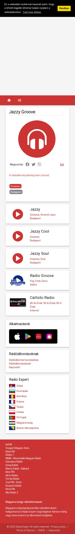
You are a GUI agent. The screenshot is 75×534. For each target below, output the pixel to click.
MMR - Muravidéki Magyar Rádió (23, 458)
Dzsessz (15, 186)
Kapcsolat (14, 367)
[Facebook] (27, 164)
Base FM (10, 451)
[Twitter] (33, 164)
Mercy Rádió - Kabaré (17, 468)
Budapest (15, 192)
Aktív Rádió (12, 475)
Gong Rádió (12, 465)
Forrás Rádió (12, 478)
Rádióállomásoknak (20, 363)
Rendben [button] (64, 8)
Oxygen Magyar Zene (17, 448)
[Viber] (39, 164)
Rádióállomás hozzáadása (23, 360)
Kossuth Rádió (13, 485)
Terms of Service (25, 530)
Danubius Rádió (14, 461)
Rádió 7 (10, 454)
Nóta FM (10, 489)
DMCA (41, 530)
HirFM (9, 444)
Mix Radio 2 (12, 492)
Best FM (10, 471)
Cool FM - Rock (14, 482)
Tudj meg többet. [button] (32, 12)
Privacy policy (58, 526)
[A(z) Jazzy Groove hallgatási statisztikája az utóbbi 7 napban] (62, 164)
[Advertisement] (37, 56)
